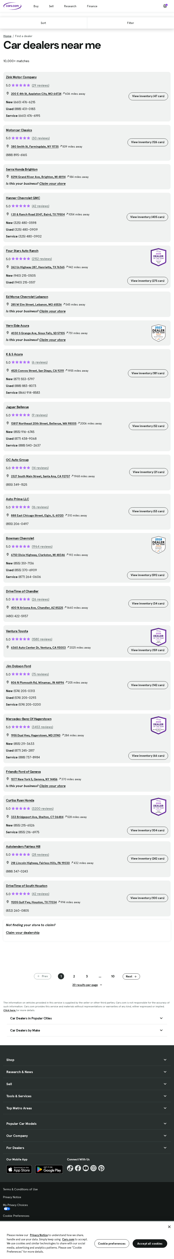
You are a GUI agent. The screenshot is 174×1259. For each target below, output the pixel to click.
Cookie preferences (112, 1243)
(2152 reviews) (42, 259)
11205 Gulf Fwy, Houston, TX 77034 (34, 902)
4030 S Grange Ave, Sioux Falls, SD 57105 (38, 333)
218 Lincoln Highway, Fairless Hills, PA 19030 (40, 863)
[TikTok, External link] (70, 1168)
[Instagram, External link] (93, 1168)
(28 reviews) (40, 854)
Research (70, 6)
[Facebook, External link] (78, 1168)
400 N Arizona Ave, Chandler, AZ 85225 (37, 608)
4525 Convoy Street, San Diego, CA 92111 (37, 371)
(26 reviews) (40, 599)
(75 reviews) (40, 674)
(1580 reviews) (42, 639)
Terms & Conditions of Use (20, 1189)
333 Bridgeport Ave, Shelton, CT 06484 (37, 817)
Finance (92, 6)
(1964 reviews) (42, 546)
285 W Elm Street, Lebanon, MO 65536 (36, 304)
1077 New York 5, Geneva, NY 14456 (34, 779)
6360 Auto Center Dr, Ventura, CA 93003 (38, 647)
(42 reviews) (40, 206)
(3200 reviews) (42, 808)
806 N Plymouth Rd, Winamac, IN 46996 (37, 682)
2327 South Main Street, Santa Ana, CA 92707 (40, 476)
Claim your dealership (22, 932)
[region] (87, 1239)
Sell (51, 6)
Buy (36, 6)
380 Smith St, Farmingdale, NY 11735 (35, 146)
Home (7, 36)
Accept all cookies (150, 1243)
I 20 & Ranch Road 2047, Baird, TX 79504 (38, 214)
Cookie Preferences (16, 1216)
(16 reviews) (40, 507)
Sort (43, 23)
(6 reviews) (40, 362)
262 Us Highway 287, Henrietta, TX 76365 (38, 267)
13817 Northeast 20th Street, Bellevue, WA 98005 (43, 423)
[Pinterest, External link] (101, 1168)
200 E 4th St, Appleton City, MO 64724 (36, 94)
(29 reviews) (40, 85)
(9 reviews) (40, 415)
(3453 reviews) (42, 727)
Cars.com (68, 1239)
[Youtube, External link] (86, 1168)
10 (113, 976)
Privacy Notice (12, 1197)
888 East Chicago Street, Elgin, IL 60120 (37, 515)
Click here (9, 1010)
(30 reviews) (41, 138)
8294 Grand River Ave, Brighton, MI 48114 (38, 177)
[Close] (169, 1226)
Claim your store (52, 183)
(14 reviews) (40, 468)
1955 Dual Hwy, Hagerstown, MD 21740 (35, 735)
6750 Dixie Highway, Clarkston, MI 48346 (38, 555)
